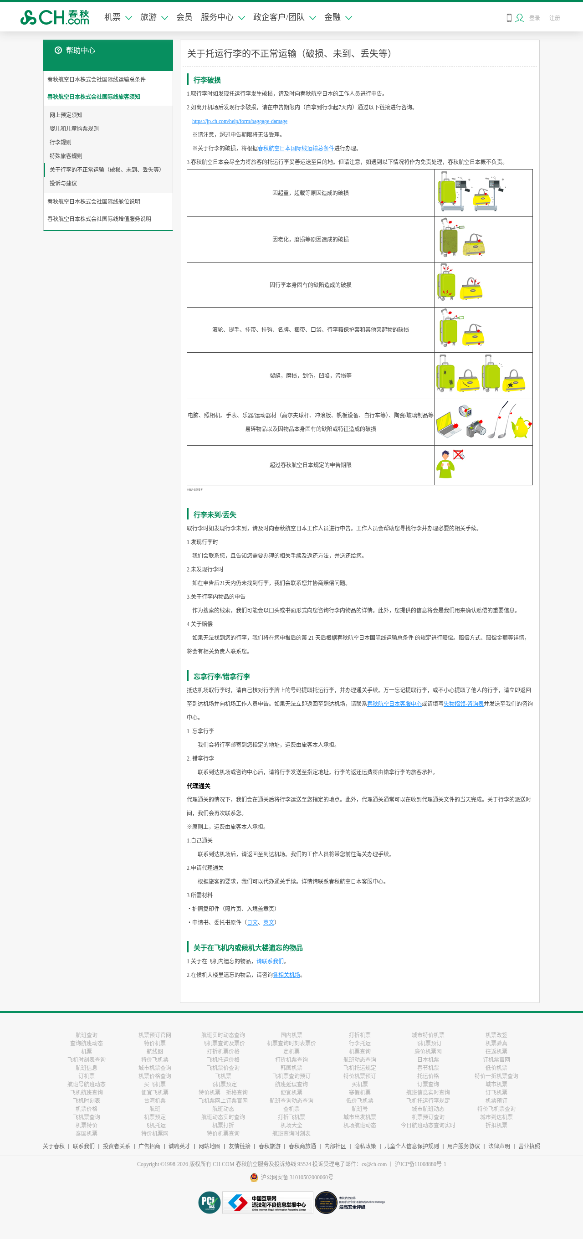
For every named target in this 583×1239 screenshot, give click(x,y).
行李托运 (360, 1043)
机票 (112, 17)
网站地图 (209, 1146)
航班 (154, 1109)
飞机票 (223, 1076)
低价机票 (496, 1068)
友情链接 (240, 1146)
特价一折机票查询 (496, 1076)
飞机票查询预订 (291, 1076)
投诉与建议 (63, 183)
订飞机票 (496, 1093)
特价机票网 (155, 1134)
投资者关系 (116, 1146)
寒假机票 (360, 1093)
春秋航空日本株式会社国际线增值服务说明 (99, 219)
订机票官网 (496, 1060)
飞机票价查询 (223, 1068)
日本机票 (428, 1060)
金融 (332, 17)
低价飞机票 (359, 1101)
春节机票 (428, 1068)
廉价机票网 (428, 1052)
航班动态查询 (359, 1060)
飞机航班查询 (86, 1093)
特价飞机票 (155, 1060)
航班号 (360, 1109)
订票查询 (428, 1084)
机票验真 (496, 1043)
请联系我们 (270, 961)
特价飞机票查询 (496, 1109)
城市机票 (496, 1084)
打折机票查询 (291, 1060)
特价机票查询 (223, 1134)
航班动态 (223, 1109)
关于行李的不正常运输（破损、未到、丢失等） (107, 170)
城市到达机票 (496, 1117)
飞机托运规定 (359, 1068)
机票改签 (496, 1035)
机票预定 (155, 1117)
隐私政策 (365, 1146)
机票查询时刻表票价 (291, 1043)
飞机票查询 (86, 1117)
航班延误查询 (291, 1084)
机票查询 (360, 1052)
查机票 (291, 1109)
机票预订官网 (154, 1035)
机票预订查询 (428, 1117)
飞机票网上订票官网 (223, 1101)
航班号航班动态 (86, 1084)
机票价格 (86, 1109)
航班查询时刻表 (291, 1134)
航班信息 (86, 1068)
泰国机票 (86, 1134)
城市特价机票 (428, 1035)
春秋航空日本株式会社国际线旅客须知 (93, 97)
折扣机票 (496, 1125)
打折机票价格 (223, 1052)
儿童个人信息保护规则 (411, 1146)
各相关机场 (286, 975)
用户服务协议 (463, 1146)
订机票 (86, 1076)
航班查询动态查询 (291, 1101)
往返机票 (496, 1052)
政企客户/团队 (279, 17)
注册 (554, 18)
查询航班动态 (86, 1043)
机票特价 (86, 1125)
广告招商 (149, 1146)
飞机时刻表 (86, 1101)
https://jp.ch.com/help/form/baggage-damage (239, 121)
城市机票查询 (154, 1068)
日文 (252, 923)
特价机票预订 (359, 1076)
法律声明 (499, 1146)
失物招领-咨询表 (464, 704)
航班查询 (86, 1035)
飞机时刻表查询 (86, 1060)
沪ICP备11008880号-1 (420, 1164)
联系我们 (84, 1146)
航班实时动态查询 (223, 1035)
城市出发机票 (359, 1117)
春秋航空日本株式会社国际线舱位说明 (93, 202)
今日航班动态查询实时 (428, 1125)
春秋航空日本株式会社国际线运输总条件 (96, 80)
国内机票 (291, 1035)
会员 (184, 17)
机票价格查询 (154, 1076)
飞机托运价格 (223, 1060)
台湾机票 (155, 1101)
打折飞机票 (291, 1117)
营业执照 (529, 1146)
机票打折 (223, 1125)
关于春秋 (54, 1146)
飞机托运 (155, 1125)
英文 (268, 923)
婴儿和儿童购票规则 (74, 129)
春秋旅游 (270, 1146)
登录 (534, 18)
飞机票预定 (223, 1084)
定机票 (291, 1052)
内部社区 (335, 1146)
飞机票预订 (428, 1043)
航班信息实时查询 (428, 1093)
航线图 (155, 1052)
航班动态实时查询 (223, 1117)
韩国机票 (291, 1068)
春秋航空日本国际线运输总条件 (296, 148)
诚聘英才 (179, 1146)
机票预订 (496, 1101)
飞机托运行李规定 (428, 1101)
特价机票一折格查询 (223, 1093)
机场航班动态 (359, 1125)
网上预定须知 (66, 115)
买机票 (360, 1084)
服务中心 (217, 17)
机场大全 (291, 1125)
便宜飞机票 (155, 1093)
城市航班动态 (428, 1109)
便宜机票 (291, 1093)
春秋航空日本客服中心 (394, 704)
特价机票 (155, 1043)
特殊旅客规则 (66, 156)
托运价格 (428, 1076)
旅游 (148, 17)
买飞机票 (155, 1084)
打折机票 (360, 1035)
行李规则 (61, 142)
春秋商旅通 (302, 1146)
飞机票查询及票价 (223, 1043)
